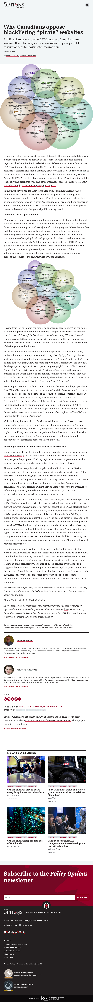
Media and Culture (52, 707)
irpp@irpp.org (27, 925)
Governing (21, 710)
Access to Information (30, 707)
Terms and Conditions (26, 964)
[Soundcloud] (16, 932)
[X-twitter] (19, 699)
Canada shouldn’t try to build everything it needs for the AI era (25, 791)
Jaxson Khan (15, 795)
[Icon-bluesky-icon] (5, 699)
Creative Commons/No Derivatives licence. (48, 720)
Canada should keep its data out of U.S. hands (24, 842)
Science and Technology (36, 710)
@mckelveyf (52, 682)
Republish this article (15, 729)
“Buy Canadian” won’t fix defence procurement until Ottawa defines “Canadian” (66, 792)
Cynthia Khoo (15, 846)
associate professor (35, 678)
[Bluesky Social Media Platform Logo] (9, 932)
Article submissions (12, 948)
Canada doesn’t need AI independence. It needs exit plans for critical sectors (66, 843)
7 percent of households (52, 424)
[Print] (16, 699)
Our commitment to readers (16, 944)
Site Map (40, 964)
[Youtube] (12, 932)
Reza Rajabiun (12, 56)
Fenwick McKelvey (28, 56)
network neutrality (14, 455)
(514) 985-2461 (11, 925)
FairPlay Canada (77, 170)
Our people (8, 957)
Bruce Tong (55, 849)
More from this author (15, 657)
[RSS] (23, 932)
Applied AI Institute (54, 680)
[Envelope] (12, 699)
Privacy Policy (9, 964)
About (7, 941)
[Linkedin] (9, 699)
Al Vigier (53, 798)
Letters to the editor (12, 951)
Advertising (9, 954)
